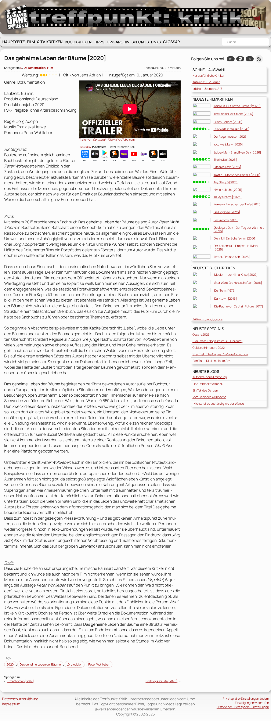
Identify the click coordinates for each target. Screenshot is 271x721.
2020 (10, 664)
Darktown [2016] (225, 298)
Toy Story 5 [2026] (226, 182)
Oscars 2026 (201, 334)
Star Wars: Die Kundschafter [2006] (238, 283)
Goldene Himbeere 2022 (208, 348)
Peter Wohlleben (99, 664)
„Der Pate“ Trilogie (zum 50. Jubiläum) (217, 341)
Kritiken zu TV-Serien (206, 82)
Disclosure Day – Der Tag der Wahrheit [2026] (239, 229)
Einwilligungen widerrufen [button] (252, 703)
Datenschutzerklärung (20, 698)
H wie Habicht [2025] (228, 190)
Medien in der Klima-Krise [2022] (235, 275)
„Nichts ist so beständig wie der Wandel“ (219, 403)
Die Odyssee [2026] (227, 212)
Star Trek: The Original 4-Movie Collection (220, 354)
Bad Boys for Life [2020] (161, 681)
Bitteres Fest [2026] (227, 167)
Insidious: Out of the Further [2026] (237, 106)
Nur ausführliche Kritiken (208, 75)
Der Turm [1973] (225, 290)
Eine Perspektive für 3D (207, 384)
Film (50, 68)
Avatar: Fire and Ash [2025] (232, 257)
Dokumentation (35, 68)
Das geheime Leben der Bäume (40, 664)
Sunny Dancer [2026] (228, 122)
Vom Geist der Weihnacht (209, 397)
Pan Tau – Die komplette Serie (212, 361)
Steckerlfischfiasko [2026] (231, 129)
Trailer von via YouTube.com (107, 139)
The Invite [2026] (225, 160)
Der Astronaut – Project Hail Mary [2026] (236, 247)
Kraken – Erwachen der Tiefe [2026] (238, 204)
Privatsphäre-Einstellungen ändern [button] (246, 698)
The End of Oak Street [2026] (233, 114)
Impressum (11, 704)
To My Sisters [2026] (228, 197)
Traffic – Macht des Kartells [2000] (237, 175)
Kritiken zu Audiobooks (207, 319)
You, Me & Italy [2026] (228, 144)
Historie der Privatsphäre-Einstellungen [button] (243, 707)
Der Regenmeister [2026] (231, 136)
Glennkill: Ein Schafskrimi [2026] (235, 238)
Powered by (85, 147)
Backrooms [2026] (226, 220)
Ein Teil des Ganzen (205, 390)
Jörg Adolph (74, 664)
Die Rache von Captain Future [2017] (238, 306)
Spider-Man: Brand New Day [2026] (237, 152)
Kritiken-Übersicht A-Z (207, 89)
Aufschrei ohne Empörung (209, 377)
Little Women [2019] (20, 681)
